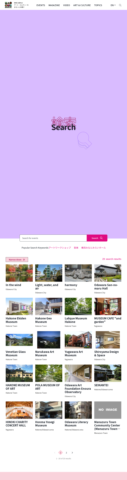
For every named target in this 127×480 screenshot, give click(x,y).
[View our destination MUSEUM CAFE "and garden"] (107, 312)
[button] (41, 5)
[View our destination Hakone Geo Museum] (48, 312)
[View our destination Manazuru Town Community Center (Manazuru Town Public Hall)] (107, 417)
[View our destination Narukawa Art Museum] (48, 346)
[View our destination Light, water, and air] (48, 279)
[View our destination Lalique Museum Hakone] (78, 312)
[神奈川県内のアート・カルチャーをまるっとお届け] (17, 5)
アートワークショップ (60, 247)
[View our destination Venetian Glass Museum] (19, 346)
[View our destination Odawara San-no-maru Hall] (107, 279)
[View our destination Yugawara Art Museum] (78, 346)
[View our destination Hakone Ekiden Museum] (19, 312)
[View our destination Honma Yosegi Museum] (48, 416)
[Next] (72, 452)
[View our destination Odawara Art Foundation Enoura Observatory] (78, 381)
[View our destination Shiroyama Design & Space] (107, 346)
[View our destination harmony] (78, 277)
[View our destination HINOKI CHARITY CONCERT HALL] (19, 416)
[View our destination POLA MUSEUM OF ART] (48, 379)
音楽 (76, 247)
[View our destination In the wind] (19, 277)
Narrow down (15, 259)
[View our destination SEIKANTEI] (107, 378)
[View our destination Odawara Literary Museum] (78, 416)
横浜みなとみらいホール (93, 247)
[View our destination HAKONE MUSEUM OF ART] (19, 379)
